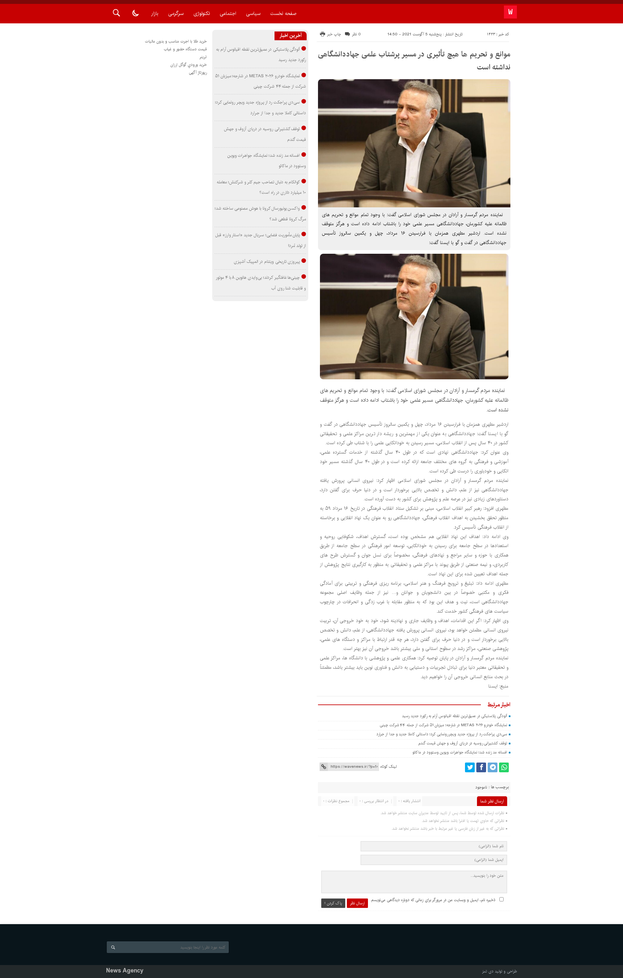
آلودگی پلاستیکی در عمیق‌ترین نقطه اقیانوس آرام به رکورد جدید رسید (454, 716)
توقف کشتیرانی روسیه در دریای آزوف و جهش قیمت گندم (462, 743)
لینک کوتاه (388, 767)
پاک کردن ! (333, 903)
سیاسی (253, 13)
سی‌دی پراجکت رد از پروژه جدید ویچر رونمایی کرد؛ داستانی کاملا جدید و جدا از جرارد (441, 734)
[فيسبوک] (481, 767)
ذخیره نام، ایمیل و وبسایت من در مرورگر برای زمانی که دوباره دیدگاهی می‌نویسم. (432, 900)
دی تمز (488, 971)
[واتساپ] (504, 767)
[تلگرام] (492, 767)
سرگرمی (176, 13)
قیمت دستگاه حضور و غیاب (185, 49)
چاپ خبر (334, 34)
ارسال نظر (357, 903)
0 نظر (356, 34)
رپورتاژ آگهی (198, 72)
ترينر (203, 57)
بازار (154, 13)
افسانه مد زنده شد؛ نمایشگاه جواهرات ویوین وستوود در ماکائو (459, 752)
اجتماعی (228, 13)
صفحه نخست (283, 13)
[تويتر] (470, 767)
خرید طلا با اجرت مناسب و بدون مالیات (176, 41)
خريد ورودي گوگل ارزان (188, 65)
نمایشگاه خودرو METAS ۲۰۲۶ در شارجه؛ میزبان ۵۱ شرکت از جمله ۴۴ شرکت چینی (443, 725)
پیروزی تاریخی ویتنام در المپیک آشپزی (267, 261)
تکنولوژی (201, 13)
